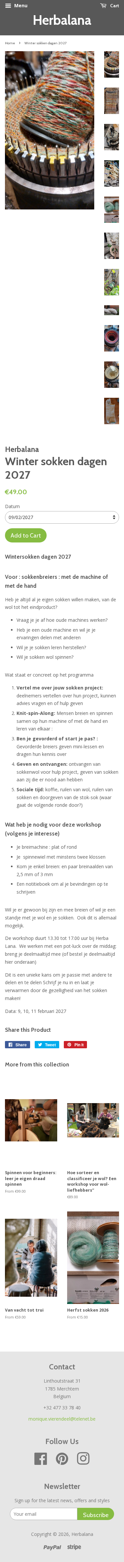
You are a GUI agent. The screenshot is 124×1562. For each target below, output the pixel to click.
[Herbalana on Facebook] (41, 1462)
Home (10, 43)
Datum (12, 506)
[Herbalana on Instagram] (83, 1462)
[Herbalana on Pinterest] (62, 1462)
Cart (114, 6)
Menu (20, 5)
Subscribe (95, 1514)
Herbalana (62, 20)
